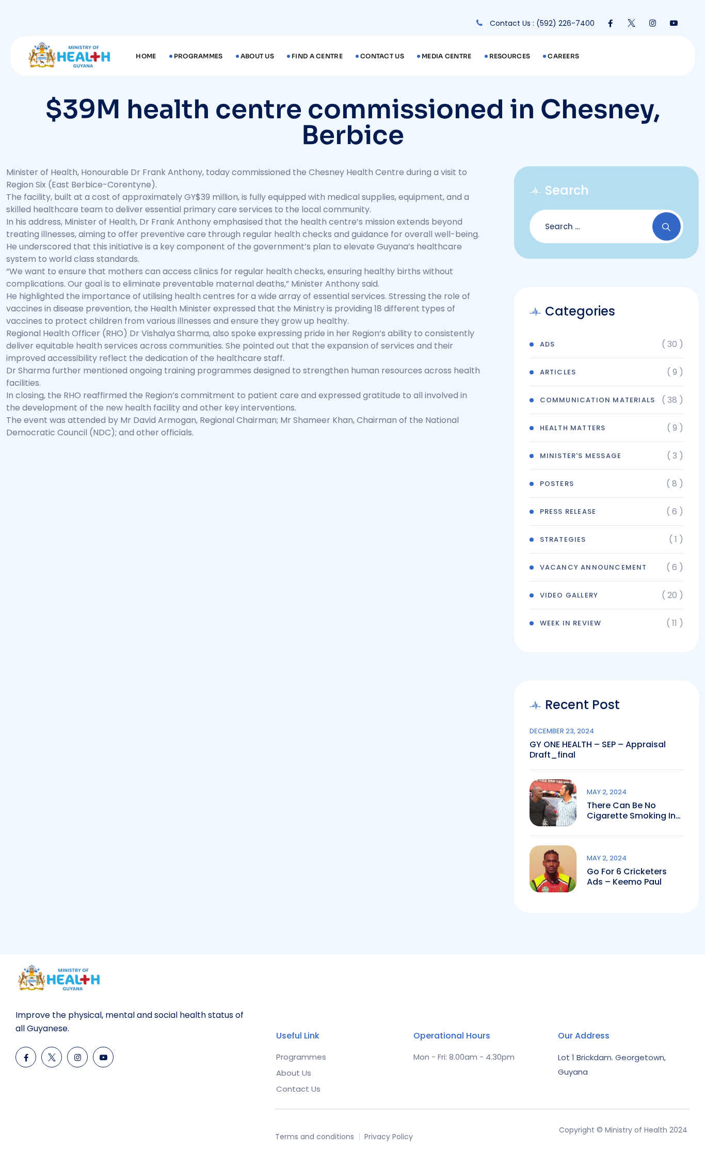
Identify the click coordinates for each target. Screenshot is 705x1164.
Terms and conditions (314, 1136)
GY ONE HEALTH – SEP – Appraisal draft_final (598, 750)
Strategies (563, 539)
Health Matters (573, 428)
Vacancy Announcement (593, 567)
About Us (257, 56)
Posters (557, 484)
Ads (547, 344)
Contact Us (382, 56)
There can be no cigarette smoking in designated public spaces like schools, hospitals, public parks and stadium (633, 810)
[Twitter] (631, 23)
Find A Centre (317, 56)
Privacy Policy (388, 1136)
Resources (510, 56)
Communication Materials (597, 400)
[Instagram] (652, 23)
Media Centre (447, 56)
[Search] (666, 226)
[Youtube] (673, 23)
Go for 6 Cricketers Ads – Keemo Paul (627, 877)
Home (146, 56)
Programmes (198, 56)
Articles (558, 372)
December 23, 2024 (562, 731)
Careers (563, 56)
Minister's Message (581, 456)
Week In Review (571, 623)
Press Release (568, 511)
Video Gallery (569, 595)
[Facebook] (610, 23)
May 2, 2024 (607, 792)
